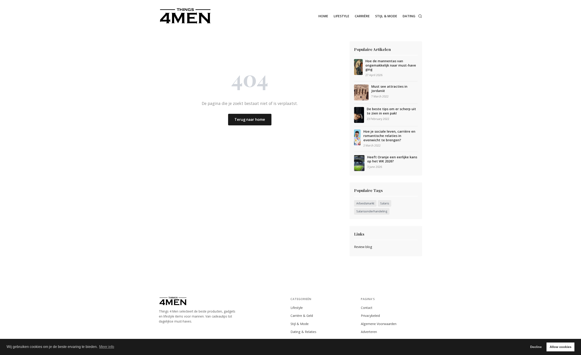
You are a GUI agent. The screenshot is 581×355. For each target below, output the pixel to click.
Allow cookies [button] (560, 347)
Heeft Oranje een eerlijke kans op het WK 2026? (392, 159)
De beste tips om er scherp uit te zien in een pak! (391, 111)
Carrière (362, 16)
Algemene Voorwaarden (378, 324)
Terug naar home (249, 119)
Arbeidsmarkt (365, 203)
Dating (409, 16)
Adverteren (369, 332)
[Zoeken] (420, 16)
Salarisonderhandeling (371, 211)
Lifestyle (341, 16)
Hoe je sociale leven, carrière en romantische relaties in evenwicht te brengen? (389, 135)
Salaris (384, 203)
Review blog (363, 247)
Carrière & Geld (301, 315)
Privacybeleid (370, 315)
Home (323, 16)
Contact (366, 307)
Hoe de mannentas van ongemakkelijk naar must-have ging (390, 65)
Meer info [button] (106, 347)
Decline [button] (536, 347)
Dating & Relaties (303, 332)
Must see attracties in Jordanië (389, 88)
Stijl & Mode (386, 16)
